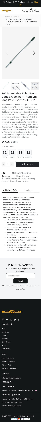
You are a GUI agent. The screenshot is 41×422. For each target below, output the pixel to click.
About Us (5, 332)
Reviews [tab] (28, 190)
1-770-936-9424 (8, 386)
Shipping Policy (8, 358)
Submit (20, 281)
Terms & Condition (9, 368)
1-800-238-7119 (8, 382)
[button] (34, 52)
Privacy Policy (7, 365)
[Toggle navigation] (37, 11)
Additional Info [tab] (10, 190)
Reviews (5, 338)
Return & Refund (8, 361)
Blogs (4, 345)
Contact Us (6, 348)
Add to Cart (27, 164)
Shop (15, 16)
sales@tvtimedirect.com (11, 378)
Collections (6, 342)
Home (7, 16)
